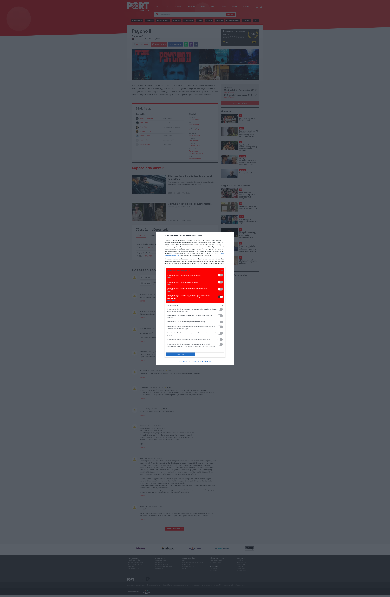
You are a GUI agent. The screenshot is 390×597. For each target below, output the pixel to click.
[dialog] (195, 298)
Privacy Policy (206, 361)
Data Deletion (183, 361)
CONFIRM (180, 354)
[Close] (230, 236)
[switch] (220, 275)
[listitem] (195, 271)
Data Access (195, 361)
